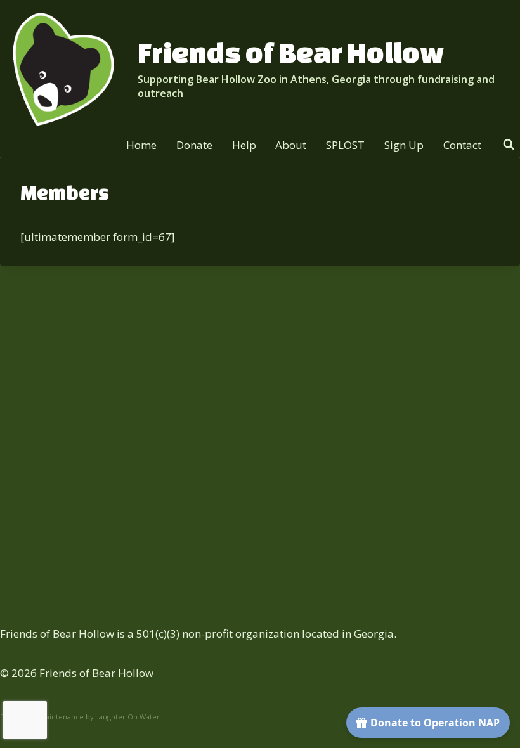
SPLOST (345, 145)
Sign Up (404, 145)
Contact (462, 145)
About (290, 145)
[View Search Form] (508, 144)
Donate (194, 145)
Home (141, 145)
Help (244, 145)
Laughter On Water (127, 716)
